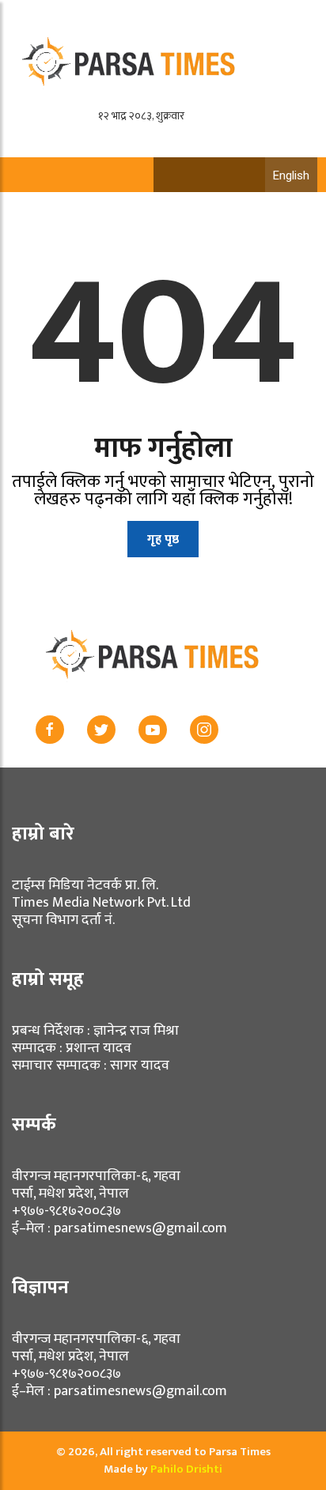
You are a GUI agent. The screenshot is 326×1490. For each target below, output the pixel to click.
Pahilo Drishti (186, 1469)
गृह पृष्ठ (163, 539)
